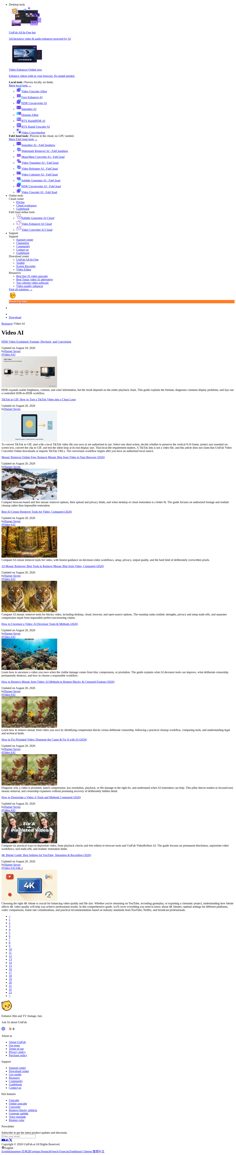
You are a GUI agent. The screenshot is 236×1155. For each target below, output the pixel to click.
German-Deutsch (40, 1151)
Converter (14, 1106)
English (5, 1151)
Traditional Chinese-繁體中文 (87, 1151)
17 (10, 972)
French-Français (59, 1151)
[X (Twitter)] (11, 1140)
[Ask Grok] (16, 1029)
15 (10, 965)
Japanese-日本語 (20, 1151)
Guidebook (15, 1084)
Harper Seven (12, 351)
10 (10, 949)
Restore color (16, 1120)
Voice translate (17, 1116)
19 (10, 979)
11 (10, 952)
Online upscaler (18, 1103)
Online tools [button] (16, 195)
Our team (14, 1045)
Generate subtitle (18, 1113)
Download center (19, 1071)
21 (10, 985)
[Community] (7, 1140)
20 (10, 982)
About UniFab (17, 1042)
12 (10, 956)
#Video (5, 354)
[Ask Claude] (10, 1029)
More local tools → (20, 85)
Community (16, 1081)
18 (10, 975)
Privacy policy (17, 1052)
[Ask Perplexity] (6, 1029)
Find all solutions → (20, 289)
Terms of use (16, 1048)
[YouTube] (3, 1140)
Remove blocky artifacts (23, 1110)
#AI (12, 354)
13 (10, 959)
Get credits (15, 1074)
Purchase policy (18, 1055)
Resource (6, 323)
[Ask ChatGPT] (3, 1029)
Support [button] (13, 233)
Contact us (15, 1087)
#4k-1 (19, 868)
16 (10, 969)
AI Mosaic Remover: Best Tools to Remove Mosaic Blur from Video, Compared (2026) (52, 566)
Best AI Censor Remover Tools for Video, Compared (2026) (36, 511)
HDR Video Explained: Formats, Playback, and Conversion (36, 341)
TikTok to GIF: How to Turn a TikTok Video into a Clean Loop (38, 399)
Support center (17, 1067)
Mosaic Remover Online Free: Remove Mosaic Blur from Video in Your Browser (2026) (53, 457)
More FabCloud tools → (23, 139)
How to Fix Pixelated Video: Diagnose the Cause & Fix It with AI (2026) (44, 739)
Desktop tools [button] (17, 4)
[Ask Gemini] (13, 1029)
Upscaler (14, 1100)
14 (10, 962)
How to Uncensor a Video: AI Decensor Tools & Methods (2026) (39, 624)
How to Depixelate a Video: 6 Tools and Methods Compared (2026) (41, 797)
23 (10, 992)
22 (10, 989)
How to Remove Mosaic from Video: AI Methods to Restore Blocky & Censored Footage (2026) (57, 681)
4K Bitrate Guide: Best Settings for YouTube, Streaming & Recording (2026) (46, 855)
